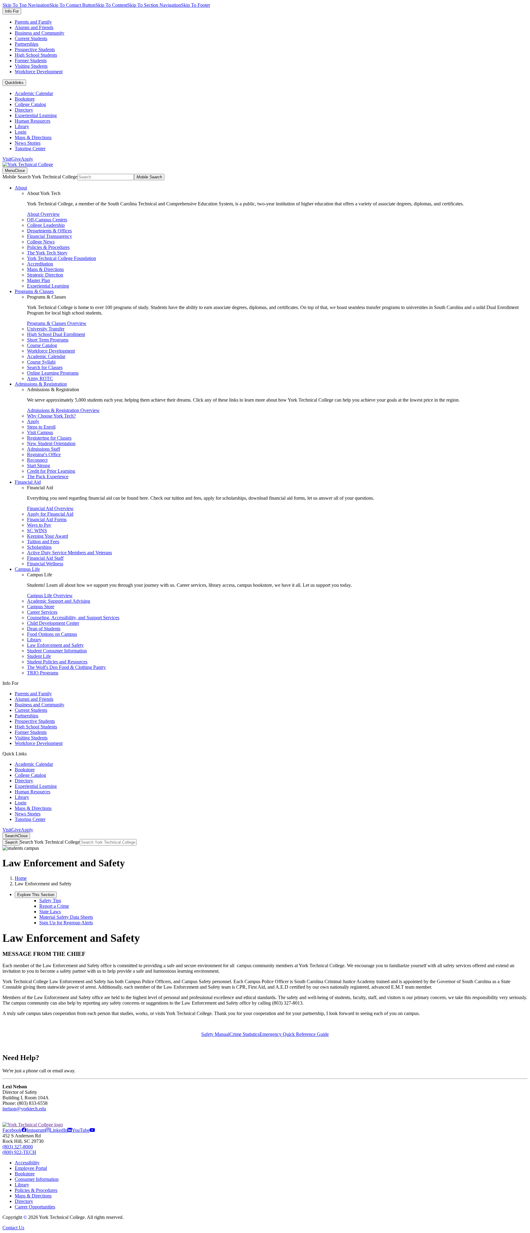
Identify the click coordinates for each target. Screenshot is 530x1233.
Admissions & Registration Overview (63, 410)
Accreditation (40, 263)
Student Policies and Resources (57, 661)
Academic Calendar (34, 93)
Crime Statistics (244, 1034)
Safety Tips (50, 900)
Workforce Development (39, 71)
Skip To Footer (195, 5)
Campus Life (27, 569)
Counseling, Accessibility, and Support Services (73, 617)
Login (20, 132)
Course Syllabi (41, 362)
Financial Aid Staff (45, 558)
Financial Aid (28, 482)
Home (21, 878)
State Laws (50, 911)
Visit (6, 159)
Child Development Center (53, 623)
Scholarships (39, 547)
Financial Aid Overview (50, 508)
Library (22, 126)
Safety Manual (215, 1034)
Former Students (31, 60)
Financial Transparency (49, 236)
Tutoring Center (30, 148)
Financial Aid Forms (47, 519)
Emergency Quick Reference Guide (294, 1034)
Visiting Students (31, 66)
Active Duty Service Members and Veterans (69, 552)
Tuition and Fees (43, 541)
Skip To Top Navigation (25, 5)
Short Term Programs (47, 339)
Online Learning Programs (53, 373)
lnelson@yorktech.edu (24, 1108)
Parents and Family (33, 22)
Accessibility (27, 1162)
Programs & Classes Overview (56, 323)
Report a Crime (54, 906)
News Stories (27, 143)
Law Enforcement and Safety (55, 645)
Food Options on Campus (52, 634)
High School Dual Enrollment (56, 334)
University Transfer (45, 328)
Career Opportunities (35, 1206)
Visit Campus (40, 432)
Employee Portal (31, 1168)
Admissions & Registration (41, 384)
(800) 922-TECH (19, 1152)
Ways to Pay (39, 525)
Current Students (31, 38)
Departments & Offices (49, 230)
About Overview (43, 214)
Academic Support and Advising (58, 601)
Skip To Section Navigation (154, 5)
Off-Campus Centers (47, 219)
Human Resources (32, 121)
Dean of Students (43, 628)
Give (16, 159)
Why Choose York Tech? (51, 415)
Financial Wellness (45, 563)
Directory (24, 110)
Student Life (39, 656)
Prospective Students (35, 49)
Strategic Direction (45, 274)
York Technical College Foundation (61, 258)
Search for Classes (45, 367)
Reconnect (37, 460)
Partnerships (26, 44)
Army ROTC (40, 378)
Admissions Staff (43, 449)
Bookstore (25, 98)
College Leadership (46, 225)
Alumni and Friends (34, 27)
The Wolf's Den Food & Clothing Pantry (66, 667)
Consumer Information (37, 1179)
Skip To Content (111, 5)
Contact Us (13, 1227)
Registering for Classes (49, 438)
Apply (27, 159)
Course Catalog (42, 345)
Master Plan (38, 280)
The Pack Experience (47, 476)
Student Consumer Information (57, 650)
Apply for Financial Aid (50, 514)
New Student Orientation (51, 443)
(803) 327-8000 (17, 1146)
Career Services (42, 612)
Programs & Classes (34, 291)
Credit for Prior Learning (51, 471)
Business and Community (39, 33)
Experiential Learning (36, 115)
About (21, 187)
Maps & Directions (33, 137)
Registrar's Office (44, 454)
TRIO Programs (42, 672)
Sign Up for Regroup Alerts (66, 922)
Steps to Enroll (41, 426)
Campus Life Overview (50, 595)
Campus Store (40, 606)
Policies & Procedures (48, 247)
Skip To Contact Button (72, 5)
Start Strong (38, 465)
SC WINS (37, 530)
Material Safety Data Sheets (66, 917)
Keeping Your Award (47, 536)
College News (41, 241)
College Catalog (30, 104)
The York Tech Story (47, 252)
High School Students (36, 55)
